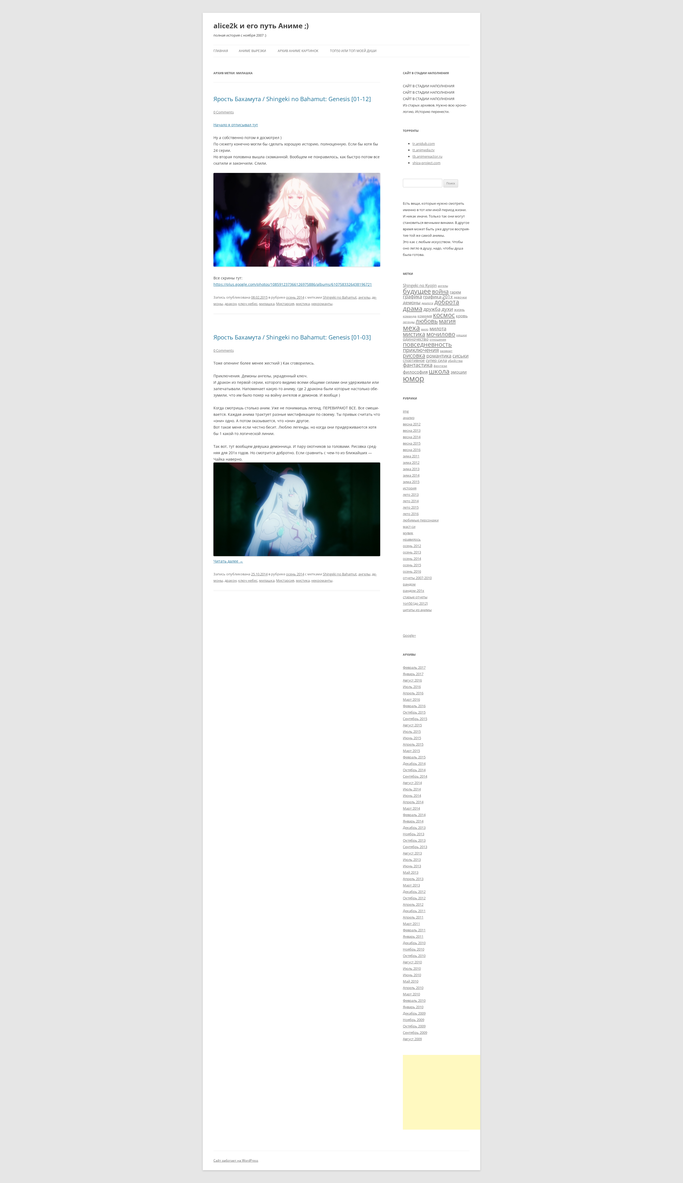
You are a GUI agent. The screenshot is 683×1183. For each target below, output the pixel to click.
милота (438, 328)
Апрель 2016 (413, 693)
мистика (303, 303)
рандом (409, 584)
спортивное (414, 360)
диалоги (427, 303)
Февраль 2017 (414, 667)
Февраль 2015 (414, 757)
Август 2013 (412, 853)
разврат (446, 351)
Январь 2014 (413, 821)
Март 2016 (411, 699)
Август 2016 (412, 680)
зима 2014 (411, 475)
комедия (425, 316)
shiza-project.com (426, 162)
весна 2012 (411, 424)
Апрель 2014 (413, 802)
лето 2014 (411, 500)
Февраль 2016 (414, 705)
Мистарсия (285, 303)
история (409, 488)
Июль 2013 (412, 859)
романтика (438, 355)
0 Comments (223, 112)
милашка (267, 303)
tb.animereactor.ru (427, 156)
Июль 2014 (412, 789)
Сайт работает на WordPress (235, 1160)
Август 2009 (412, 1038)
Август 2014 (412, 782)
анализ (408, 417)
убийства (455, 360)
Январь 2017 (413, 673)
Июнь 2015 (412, 737)
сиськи (460, 355)
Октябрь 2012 (414, 898)
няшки (461, 335)
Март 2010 (411, 994)
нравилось (412, 539)
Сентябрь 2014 (415, 776)
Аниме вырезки (252, 51)
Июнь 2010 (412, 974)
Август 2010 (412, 962)
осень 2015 (412, 565)
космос (444, 314)
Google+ (409, 635)
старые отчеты (415, 597)
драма (412, 308)
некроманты (321, 303)
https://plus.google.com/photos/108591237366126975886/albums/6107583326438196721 (292, 284)
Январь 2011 (413, 936)
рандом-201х (413, 590)
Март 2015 (411, 750)
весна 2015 (411, 443)
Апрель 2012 (413, 904)
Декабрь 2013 (414, 827)
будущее (417, 290)
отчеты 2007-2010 (417, 577)
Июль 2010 (412, 968)
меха (411, 328)
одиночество (415, 339)
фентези (440, 365)
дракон (231, 303)
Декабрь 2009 (414, 1013)
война (440, 291)
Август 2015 (412, 725)
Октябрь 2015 (414, 712)
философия (415, 372)
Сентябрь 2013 (415, 846)
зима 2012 (411, 462)
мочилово (440, 334)
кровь (462, 315)
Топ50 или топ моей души (353, 51)
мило (424, 329)
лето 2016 (411, 513)
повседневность (427, 344)
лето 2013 (411, 494)
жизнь (459, 309)
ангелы (364, 297)
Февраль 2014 (414, 814)
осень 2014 (295, 297)
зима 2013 (411, 468)
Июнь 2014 (412, 795)
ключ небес (247, 303)
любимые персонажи (421, 520)
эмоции (459, 372)
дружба (431, 309)
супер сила (436, 360)
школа (439, 370)
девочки (460, 297)
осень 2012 (412, 545)
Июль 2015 (412, 731)
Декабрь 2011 (414, 910)
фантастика (417, 365)
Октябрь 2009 (414, 1026)
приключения (421, 350)
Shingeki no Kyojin (420, 285)
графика (412, 296)
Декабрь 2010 (414, 942)
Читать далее (228, 561)
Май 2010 (410, 981)
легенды (409, 322)
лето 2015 (411, 507)
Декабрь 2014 (414, 763)
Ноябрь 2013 (413, 834)
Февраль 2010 (414, 1000)
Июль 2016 (412, 686)
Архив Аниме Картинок (298, 51)
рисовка (414, 355)
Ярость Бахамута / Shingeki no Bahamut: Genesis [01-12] (292, 99)
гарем (455, 292)
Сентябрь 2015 (415, 718)
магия (447, 321)
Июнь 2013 (412, 866)
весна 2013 (411, 430)
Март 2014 (411, 808)
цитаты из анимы (417, 609)
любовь (427, 321)
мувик (408, 533)
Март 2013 (411, 885)
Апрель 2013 (413, 878)
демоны (411, 302)
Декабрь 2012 (414, 891)
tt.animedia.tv (423, 150)
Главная (220, 51)
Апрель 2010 (413, 987)
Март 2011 (411, 923)
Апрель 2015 (413, 744)
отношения (438, 339)
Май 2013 (410, 872)
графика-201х (438, 297)
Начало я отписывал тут (235, 124)
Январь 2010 (413, 1006)
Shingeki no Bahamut (340, 297)
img (406, 411)
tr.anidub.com (423, 143)
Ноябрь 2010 (413, 949)
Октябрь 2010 (414, 955)
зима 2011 (411, 456)
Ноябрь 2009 (413, 1019)
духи (447, 309)
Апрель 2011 (413, 917)
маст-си (409, 526)
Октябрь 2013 (414, 840)
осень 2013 (412, 552)
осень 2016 (412, 571)
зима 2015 (411, 481)
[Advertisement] (448, 1092)
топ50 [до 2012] (415, 603)
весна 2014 (411, 436)
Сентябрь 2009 (415, 1032)
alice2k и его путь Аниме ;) (261, 25)
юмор (413, 378)
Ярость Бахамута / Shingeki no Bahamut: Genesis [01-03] (292, 337)
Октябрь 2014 (414, 769)
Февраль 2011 (414, 930)
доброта (446, 302)
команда (409, 316)
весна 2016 (411, 449)
